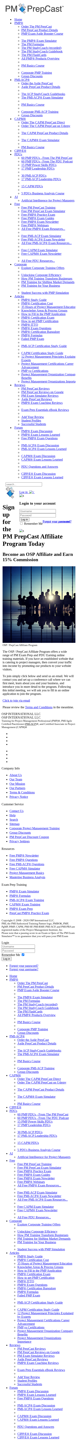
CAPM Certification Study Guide (42, 353)
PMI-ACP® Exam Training (26, 900)
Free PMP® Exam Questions (39, 438)
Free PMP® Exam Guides (37, 218)
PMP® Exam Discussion (37, 431)
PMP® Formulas (31, 335)
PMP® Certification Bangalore (40, 331)
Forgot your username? (57, 521)
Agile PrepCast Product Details (40, 87)
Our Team (15, 779)
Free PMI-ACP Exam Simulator (41, 236)
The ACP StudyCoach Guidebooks (43, 94)
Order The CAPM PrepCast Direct (43, 122)
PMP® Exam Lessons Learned (40, 434)
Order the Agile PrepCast (37, 83)
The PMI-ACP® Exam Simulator (42, 97)
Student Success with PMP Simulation (45, 292)
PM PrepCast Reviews (35, 388)
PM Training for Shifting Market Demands (47, 282)
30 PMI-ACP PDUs (33, 175)
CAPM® (20, 118)
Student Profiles (31, 420)
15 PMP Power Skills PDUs (38, 165)
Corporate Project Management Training (34, 828)
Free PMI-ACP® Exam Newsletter (43, 239)
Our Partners (17, 788)
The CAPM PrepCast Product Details (44, 133)
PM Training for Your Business (40, 285)
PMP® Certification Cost (37, 303)
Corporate (20, 264)
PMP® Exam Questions (36, 328)
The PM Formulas (32, 44)
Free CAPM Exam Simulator (39, 250)
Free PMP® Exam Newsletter (40, 221)
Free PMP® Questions (23, 860)
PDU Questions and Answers (39, 466)
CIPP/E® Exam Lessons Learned (42, 477)
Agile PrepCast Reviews (36, 399)
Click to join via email (16, 700)
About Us (15, 775)
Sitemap (14, 824)
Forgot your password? (23, 965)
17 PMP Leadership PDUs (37, 168)
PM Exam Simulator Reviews (39, 395)
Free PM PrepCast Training (38, 207)
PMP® (18, 23)
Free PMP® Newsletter (24, 855)
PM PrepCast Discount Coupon (29, 837)
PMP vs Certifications (34, 370)
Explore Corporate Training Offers (42, 268)
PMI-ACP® (22, 79)
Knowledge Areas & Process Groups (44, 310)
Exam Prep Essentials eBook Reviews (45, 410)
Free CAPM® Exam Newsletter (41, 253)
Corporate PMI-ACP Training (39, 111)
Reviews (19, 385)
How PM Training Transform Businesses (46, 278)
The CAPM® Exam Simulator (40, 140)
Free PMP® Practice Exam (38, 214)
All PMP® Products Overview (40, 58)
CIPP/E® (20, 150)
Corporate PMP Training (36, 72)
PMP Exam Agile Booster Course (42, 33)
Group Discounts (32, 76)
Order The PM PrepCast (36, 26)
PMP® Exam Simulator (24, 891)
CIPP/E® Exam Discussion (38, 473)
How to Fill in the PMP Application (43, 314)
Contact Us (16, 811)
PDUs (18, 154)
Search (13, 819)
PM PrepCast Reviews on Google (42, 392)
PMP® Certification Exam (37, 317)
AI (16, 197)
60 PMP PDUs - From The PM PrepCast (46, 158)
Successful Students (33, 424)
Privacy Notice (18, 796)
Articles (19, 296)
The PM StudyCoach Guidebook (42, 51)
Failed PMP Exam (32, 339)
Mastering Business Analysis (27, 877)
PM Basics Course (32, 65)
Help (12, 815)
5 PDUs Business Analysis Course (42, 193)
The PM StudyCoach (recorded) (41, 47)
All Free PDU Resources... (38, 260)
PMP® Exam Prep (21, 908)
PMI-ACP (30, 723)
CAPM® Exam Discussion (38, 456)
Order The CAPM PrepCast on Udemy (45, 126)
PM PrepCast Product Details (39, 30)
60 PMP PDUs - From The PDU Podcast (47, 161)
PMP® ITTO (29, 324)
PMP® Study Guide (34, 299)
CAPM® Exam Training (24, 904)
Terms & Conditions (22, 792)
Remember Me (33, 523)
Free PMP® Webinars (35, 225)
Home (18, 19)
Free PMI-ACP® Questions (26, 864)
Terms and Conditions (39, 707)
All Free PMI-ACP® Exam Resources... (46, 243)
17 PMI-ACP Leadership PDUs (41, 179)
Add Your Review (32, 417)
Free (17, 204)
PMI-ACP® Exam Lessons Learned (44, 449)
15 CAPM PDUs (32, 186)
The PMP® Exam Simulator (39, 40)
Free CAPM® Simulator (24, 868)
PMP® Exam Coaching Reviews (42, 402)
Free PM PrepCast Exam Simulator (43, 211)
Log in (6, 958)
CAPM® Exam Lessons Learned (42, 459)
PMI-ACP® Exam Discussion (40, 445)
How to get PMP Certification (39, 321)
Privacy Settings (19, 841)
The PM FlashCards (33, 55)
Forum (18, 427)
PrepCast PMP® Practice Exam (29, 913)
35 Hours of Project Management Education (48, 307)
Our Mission (17, 783)
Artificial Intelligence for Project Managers (47, 200)
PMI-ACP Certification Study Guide (44, 346)
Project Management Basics (26, 873)
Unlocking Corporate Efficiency (41, 275)
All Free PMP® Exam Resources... (43, 229)
